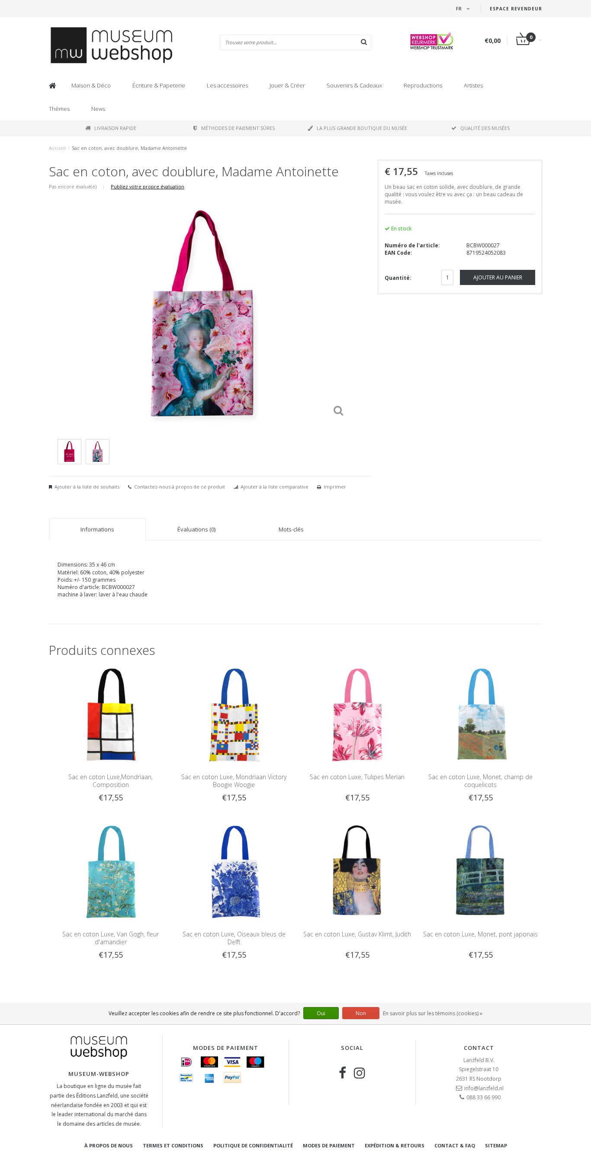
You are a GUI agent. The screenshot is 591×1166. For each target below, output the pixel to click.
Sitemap (496, 1145)
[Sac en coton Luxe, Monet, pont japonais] (480, 871)
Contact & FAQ (454, 1145)
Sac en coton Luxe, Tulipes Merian (357, 777)
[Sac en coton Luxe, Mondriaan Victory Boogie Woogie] (234, 713)
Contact (479, 1048)
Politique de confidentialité (253, 1145)
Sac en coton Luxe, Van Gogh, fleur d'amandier (110, 938)
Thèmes (59, 109)
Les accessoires (227, 85)
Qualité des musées (485, 128)
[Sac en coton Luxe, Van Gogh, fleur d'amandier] (110, 871)
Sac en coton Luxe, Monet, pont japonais (480, 934)
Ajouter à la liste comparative (274, 486)
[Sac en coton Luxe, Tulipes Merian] (357, 713)
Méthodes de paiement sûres (238, 128)
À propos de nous (108, 1145)
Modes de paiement (329, 1145)
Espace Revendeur (516, 9)
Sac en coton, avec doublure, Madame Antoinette (129, 148)
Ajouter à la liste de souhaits (87, 486)
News (98, 109)
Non (361, 1013)
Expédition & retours (394, 1145)
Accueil (57, 148)
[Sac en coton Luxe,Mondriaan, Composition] (110, 713)
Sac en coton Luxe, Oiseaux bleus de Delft (234, 938)
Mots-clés (291, 529)
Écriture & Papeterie (158, 85)
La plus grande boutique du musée (362, 128)
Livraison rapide (115, 128)
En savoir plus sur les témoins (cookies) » (432, 1013)
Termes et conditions (173, 1145)
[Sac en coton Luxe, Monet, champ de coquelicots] (480, 713)
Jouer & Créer (287, 85)
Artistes (473, 85)
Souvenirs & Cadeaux (354, 85)
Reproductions (423, 85)
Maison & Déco (91, 85)
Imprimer (335, 486)
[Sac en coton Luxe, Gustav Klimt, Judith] (357, 871)
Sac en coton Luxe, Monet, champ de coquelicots (480, 781)
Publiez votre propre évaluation (147, 186)
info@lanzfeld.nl (484, 1088)
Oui (321, 1013)
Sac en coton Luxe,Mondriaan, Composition (110, 781)
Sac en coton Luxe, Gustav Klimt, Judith (357, 934)
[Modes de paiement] (186, 1062)
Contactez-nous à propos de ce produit (179, 486)
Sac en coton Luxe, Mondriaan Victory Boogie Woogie (233, 781)
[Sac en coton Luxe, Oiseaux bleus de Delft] (234, 871)
